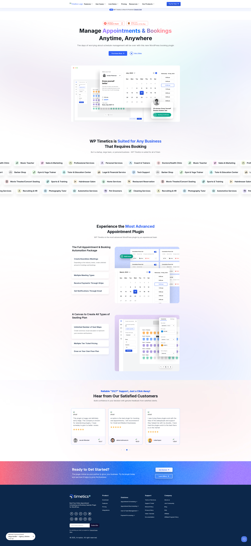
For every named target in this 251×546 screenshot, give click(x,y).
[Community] (76, 513)
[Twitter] (85, 513)
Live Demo (113, 4)
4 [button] (129, 449)
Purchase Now (117, 53)
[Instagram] (80, 513)
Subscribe (94, 525)
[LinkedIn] (71, 519)
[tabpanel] (147, 275)
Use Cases (100, 4)
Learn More (163, 476)
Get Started (163, 470)
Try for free (173, 4)
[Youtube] (76, 519)
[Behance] (80, 519)
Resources (133, 4)
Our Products (147, 4)
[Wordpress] (89, 519)
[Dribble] (85, 519)
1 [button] (121, 449)
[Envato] (89, 513)
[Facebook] (71, 513)
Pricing (124, 4)
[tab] (90, 263)
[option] (44, 165)
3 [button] (126, 449)
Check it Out (138, 9)
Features (87, 4)
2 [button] (124, 449)
